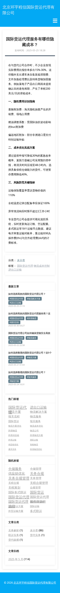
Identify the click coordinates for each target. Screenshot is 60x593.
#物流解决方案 (33, 298)
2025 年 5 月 (15, 559)
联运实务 (13, 535)
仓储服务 (15, 468)
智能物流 (34, 444)
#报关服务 (31, 377)
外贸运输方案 (15, 511)
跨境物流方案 (36, 435)
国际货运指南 (37, 501)
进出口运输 (15, 269)
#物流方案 (31, 357)
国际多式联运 (17, 492)
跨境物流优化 (36, 449)
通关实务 (12, 449)
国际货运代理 (25, 266)
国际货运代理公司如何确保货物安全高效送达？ (29, 333)
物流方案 (14, 412)
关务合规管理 (18, 478)
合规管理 (35, 487)
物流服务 (35, 416)
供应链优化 (13, 444)
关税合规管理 (39, 483)
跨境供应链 (13, 435)
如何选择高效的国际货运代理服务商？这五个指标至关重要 (29, 313)
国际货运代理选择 (18, 501)
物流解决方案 (38, 412)
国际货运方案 (15, 506)
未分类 (21, 260)
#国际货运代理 (16, 298)
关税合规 (13, 483)
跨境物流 (12, 430)
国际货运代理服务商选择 (39, 497)
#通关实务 (14, 322)
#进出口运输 (15, 302)
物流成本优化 (36, 425)
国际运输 (34, 439)
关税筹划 (14, 487)
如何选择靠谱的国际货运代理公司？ (27, 372)
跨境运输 (12, 439)
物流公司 (34, 430)
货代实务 (35, 535)
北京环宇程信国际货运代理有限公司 (35, 582)
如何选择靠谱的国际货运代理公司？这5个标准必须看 (30, 352)
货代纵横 (13, 540)
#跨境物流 (31, 318)
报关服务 (35, 421)
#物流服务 (31, 337)
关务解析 (13, 530)
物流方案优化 (14, 425)
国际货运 (13, 421)
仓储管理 (35, 469)
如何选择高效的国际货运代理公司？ (27, 293)
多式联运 (36, 511)
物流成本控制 (42, 266)
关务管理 (35, 478)
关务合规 (37, 473)
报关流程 (14, 416)
